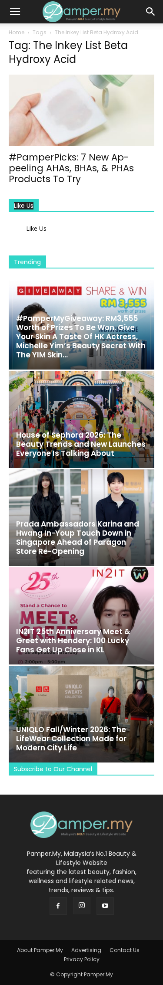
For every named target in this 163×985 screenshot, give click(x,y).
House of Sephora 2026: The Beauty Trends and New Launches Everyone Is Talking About (81, 444)
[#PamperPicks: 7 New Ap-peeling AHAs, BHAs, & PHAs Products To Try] (81, 110)
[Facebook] (58, 906)
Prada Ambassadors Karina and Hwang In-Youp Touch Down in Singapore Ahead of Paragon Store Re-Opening (77, 537)
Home (16, 32)
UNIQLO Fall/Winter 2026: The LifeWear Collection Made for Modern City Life (71, 738)
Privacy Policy (82, 959)
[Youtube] (105, 906)
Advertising (86, 950)
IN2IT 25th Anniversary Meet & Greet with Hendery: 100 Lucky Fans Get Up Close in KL (73, 640)
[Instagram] (81, 905)
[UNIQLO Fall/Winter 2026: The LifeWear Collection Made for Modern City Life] (81, 714)
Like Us (23, 205)
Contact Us (125, 950)
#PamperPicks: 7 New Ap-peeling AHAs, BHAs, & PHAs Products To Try (71, 168)
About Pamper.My (40, 950)
